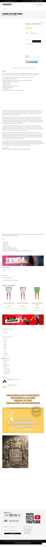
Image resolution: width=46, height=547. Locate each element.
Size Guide (27, 39)
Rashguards (5, 361)
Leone (4, 356)
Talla (27, 33)
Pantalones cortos (33, 56)
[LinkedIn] (35, 62)
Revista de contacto (27, 532)
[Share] (37, 62)
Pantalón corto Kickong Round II (23, 303)
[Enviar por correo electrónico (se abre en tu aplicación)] (40, 1)
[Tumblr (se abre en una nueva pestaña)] (37, 1)
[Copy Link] (28, 62)
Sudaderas (5, 363)
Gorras (4, 349)
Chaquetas (5, 347)
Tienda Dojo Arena (6, 368)
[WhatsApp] (31, 62)
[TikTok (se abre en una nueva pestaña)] (42, 1)
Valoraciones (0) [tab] (31, 68)
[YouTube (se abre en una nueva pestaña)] (39, 1)
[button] (29, 44)
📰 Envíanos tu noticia (28, 530)
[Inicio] (2, 15)
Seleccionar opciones (9, 308)
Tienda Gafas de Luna (7, 372)
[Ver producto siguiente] (43, 22)
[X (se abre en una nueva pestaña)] (31, 1)
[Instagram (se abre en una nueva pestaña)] (35, 1)
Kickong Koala (6, 354)
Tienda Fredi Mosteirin (7, 370)
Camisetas (5, 344)
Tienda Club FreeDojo (7, 365)
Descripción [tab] (14, 68)
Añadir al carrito (36, 41)
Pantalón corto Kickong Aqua (8, 303)
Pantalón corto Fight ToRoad (12, 15)
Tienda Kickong (38, 56)
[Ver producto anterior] (41, 22)
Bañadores (5, 340)
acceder (6, 280)
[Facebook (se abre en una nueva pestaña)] (32, 1)
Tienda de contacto (27, 533)
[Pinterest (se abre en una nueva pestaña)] (33, 1)
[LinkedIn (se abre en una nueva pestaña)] (36, 1)
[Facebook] (33, 62)
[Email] (26, 62)
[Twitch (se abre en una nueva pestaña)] (43, 1)
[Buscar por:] (43, 4)
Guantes (5, 351)
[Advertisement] (23, 100)
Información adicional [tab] (22, 68)
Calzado (5, 342)
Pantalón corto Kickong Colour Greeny (37, 304)
